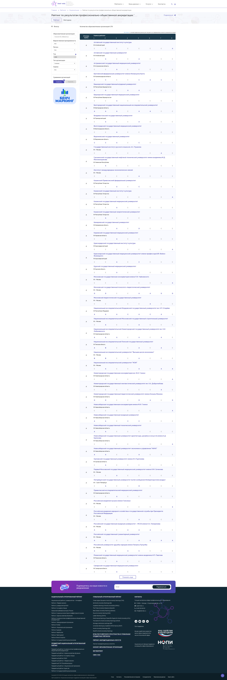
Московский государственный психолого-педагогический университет (122, 287)
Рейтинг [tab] (56, 20)
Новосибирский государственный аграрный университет (116, 415)
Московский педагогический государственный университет (117, 298)
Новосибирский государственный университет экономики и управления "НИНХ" (125, 448)
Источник (126, 32)
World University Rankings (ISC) (101, 628)
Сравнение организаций (61, 77)
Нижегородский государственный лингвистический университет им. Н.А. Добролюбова (128, 383)
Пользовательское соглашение (132, 677)
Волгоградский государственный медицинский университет (118, 126)
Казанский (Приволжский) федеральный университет (115, 180)
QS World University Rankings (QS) (102, 603)
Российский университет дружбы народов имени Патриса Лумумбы (120, 545)
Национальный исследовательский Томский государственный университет (123, 341)
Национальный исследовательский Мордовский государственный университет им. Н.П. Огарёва (132, 308)
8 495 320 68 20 (140, 608)
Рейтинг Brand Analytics (58, 637)
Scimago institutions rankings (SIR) (102, 623)
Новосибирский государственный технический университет (117, 425)
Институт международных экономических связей (113, 170)
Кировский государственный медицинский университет (116, 233)
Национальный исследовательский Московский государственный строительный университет (131, 318)
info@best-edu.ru (141, 611)
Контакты (161, 4)
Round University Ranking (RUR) (102, 613)
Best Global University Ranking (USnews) (104, 610)
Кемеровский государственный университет (111, 222)
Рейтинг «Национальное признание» (62, 627)
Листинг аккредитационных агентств (104, 644)
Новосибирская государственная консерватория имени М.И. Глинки (121, 404)
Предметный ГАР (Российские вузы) (61, 663)
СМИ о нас (96, 655)
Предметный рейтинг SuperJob (60, 668)
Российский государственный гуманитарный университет (117, 534)
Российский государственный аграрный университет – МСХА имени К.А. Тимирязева (127, 524)
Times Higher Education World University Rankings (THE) (108, 600)
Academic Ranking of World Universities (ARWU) (106, 605)
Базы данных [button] (134, 4)
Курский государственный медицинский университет (115, 266)
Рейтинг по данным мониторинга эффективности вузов (67, 613)
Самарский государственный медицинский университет (116, 565)
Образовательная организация (64, 33)
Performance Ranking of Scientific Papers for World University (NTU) (111, 618)
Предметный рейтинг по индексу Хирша (62, 655)
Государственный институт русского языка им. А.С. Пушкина (117, 147)
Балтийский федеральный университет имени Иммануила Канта (119, 74)
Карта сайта (171, 677)
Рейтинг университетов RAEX (59, 605)
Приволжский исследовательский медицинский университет (118, 490)
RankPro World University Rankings (102, 631)
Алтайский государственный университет (110, 53)
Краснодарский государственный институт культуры (114, 243)
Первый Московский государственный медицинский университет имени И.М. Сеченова (128, 469)
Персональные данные (159, 677)
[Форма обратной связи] (222, 675)
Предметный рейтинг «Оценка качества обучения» (65, 653)
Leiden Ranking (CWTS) (99, 615)
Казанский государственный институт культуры (113, 191)
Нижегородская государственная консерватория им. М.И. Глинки (119, 373)
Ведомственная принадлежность (64, 40)
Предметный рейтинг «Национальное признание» (65, 666)
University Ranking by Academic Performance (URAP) (107, 626)
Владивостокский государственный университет (113, 115)
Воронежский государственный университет (111, 136)
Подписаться (161, 587)
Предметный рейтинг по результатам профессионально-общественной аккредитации (67, 649)
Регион (55, 47)
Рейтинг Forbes (55, 625)
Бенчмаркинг (98, 651)
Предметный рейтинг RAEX (59, 658)
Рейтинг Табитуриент (57, 635)
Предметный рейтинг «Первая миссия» (62, 660)
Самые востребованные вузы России (62, 610)
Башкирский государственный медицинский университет (116, 94)
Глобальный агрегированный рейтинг (107, 597)
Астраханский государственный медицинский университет (117, 63)
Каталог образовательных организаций (107, 647)
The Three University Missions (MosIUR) (104, 608)
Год (54, 54)
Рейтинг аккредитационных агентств (107, 640)
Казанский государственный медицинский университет (116, 201)
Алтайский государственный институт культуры (113, 42)
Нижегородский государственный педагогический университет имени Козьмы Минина (128, 394)
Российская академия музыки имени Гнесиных (112, 501)
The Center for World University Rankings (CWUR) (106, 620)
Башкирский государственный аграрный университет (115, 84)
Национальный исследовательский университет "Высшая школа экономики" (124, 352)
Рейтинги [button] (118, 4)
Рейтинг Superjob (56, 630)
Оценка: (56, 67)
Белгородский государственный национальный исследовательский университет (126, 105)
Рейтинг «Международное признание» (62, 622)
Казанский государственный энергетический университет (117, 212)
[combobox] (64, 43)
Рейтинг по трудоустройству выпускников (63, 640)
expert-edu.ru (140, 605)
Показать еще (127, 577)
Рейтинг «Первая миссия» (58, 603)
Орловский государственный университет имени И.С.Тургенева (119, 459)
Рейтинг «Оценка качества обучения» (62, 615)
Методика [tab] (67, 20)
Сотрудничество (147, 677)
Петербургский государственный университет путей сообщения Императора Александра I (130, 480)
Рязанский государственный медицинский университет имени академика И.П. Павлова (128, 555)
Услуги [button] (149, 4)
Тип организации (59, 60)
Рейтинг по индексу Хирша (59, 608)
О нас (112, 677)
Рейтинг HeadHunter (57, 632)
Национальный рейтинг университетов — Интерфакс (66, 600)
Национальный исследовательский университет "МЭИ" (115, 362)
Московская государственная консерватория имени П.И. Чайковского (121, 277)
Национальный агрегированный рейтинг (66, 597)
